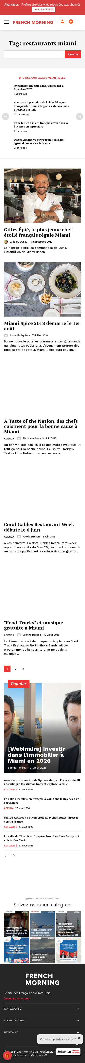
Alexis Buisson (31, 536)
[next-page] (79, 116)
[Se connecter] (62, 21)
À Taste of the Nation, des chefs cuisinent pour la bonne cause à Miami (41, 426)
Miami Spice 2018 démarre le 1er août (42, 325)
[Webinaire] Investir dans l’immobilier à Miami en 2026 (38, 87)
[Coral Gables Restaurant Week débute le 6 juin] (42, 490)
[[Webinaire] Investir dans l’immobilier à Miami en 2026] (42, 728)
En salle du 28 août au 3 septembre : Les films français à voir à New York (41, 838)
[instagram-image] (16, 923)
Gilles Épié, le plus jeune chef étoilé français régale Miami (38, 232)
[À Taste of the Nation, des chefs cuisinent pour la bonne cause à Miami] (42, 387)
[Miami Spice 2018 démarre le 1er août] (42, 289)
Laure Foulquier (19, 335)
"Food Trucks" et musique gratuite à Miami (33, 625)
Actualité (10, 789)
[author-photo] (6, 242)
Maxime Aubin (31, 438)
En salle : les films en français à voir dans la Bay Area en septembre (41, 124)
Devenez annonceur (17, 998)
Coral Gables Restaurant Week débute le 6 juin (39, 527)
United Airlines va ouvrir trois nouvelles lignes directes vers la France (39, 141)
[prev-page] (5, 116)
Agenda (9, 438)
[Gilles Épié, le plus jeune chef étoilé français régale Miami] (42, 196)
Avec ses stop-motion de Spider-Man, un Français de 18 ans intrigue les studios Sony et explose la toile (41, 105)
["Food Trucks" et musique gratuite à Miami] (42, 589)
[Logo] (33, 22)
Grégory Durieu (18, 241)
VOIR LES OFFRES (43, 9)
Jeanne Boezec (32, 634)
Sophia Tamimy (17, 767)
